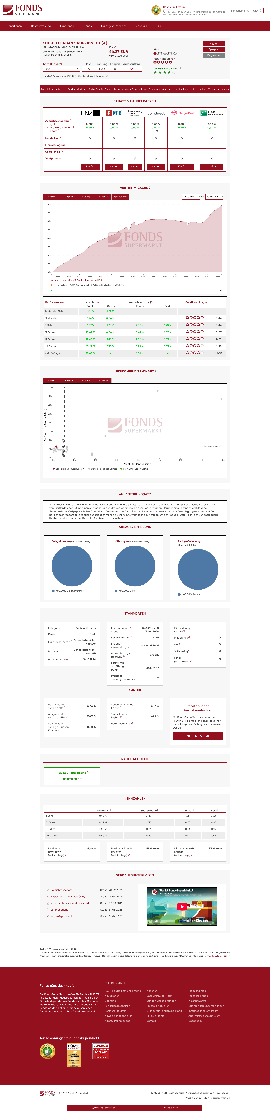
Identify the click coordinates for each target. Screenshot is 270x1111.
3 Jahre (68, 196)
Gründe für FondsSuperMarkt (164, 1010)
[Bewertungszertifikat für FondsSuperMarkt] (157, 11)
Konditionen (14, 26)
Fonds (88, 26)
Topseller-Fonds (198, 995)
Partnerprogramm (116, 1010)
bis (203, 196)
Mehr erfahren (198, 735)
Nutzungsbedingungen (200, 1092)
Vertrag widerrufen (197, 1097)
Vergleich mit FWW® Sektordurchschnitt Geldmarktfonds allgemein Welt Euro (91, 285)
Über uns (141, 26)
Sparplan (214, 49)
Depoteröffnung (41, 26)
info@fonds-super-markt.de (210, 11)
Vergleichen (214, 55)
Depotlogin (195, 1020)
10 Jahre (103, 196)
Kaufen (214, 43)
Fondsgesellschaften (114, 26)
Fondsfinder (67, 26)
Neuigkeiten (112, 995)
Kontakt (151, 1020)
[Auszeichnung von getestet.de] (100, 1051)
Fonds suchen (171, 1108)
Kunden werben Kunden (161, 1000)
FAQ (158, 26)
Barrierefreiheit (220, 1097)
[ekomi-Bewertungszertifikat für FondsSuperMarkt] (47, 1051)
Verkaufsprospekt (61, 916)
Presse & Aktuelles (158, 1005)
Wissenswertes (197, 1000)
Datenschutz (176, 1092)
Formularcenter (156, 1015)
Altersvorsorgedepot (117, 1020)
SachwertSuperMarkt (159, 995)
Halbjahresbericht (61, 889)
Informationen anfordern (203, 1010)
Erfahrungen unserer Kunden (206, 1005)
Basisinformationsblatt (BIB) (68, 896)
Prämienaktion (197, 990)
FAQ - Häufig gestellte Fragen (123, 990)
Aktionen (152, 990)
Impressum (222, 1092)
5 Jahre (86, 196)
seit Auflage (120, 196)
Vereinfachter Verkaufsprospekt (70, 903)
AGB (164, 1092)
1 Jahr (51, 196)
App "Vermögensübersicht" (204, 1015)
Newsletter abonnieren (119, 1015)
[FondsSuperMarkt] (22, 10)
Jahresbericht (59, 909)
